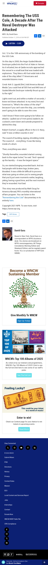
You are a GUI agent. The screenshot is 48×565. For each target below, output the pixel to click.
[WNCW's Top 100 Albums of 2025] (24, 342)
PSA (6, 462)
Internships (8, 505)
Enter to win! (24, 417)
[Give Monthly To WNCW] (24, 289)
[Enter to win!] (24, 398)
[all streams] (45, 562)
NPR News (13, 214)
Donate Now (8, 514)
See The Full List (24, 375)
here (11, 200)
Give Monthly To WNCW (24, 315)
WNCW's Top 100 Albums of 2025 (24, 358)
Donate (41, 3)
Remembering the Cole (13, 197)
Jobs (6, 500)
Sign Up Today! (24, 321)
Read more (24, 429)
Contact (7, 509)
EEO (5, 490)
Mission (7, 486)
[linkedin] (6, 543)
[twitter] (6, 538)
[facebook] (6, 529)
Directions (7, 467)
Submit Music (9, 457)
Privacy (7, 476)
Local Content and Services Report (16, 495)
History (6, 472)
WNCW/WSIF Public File (12, 519)
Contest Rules (9, 481)
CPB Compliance (10, 524)
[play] (3, 562)
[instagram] (6, 534)
